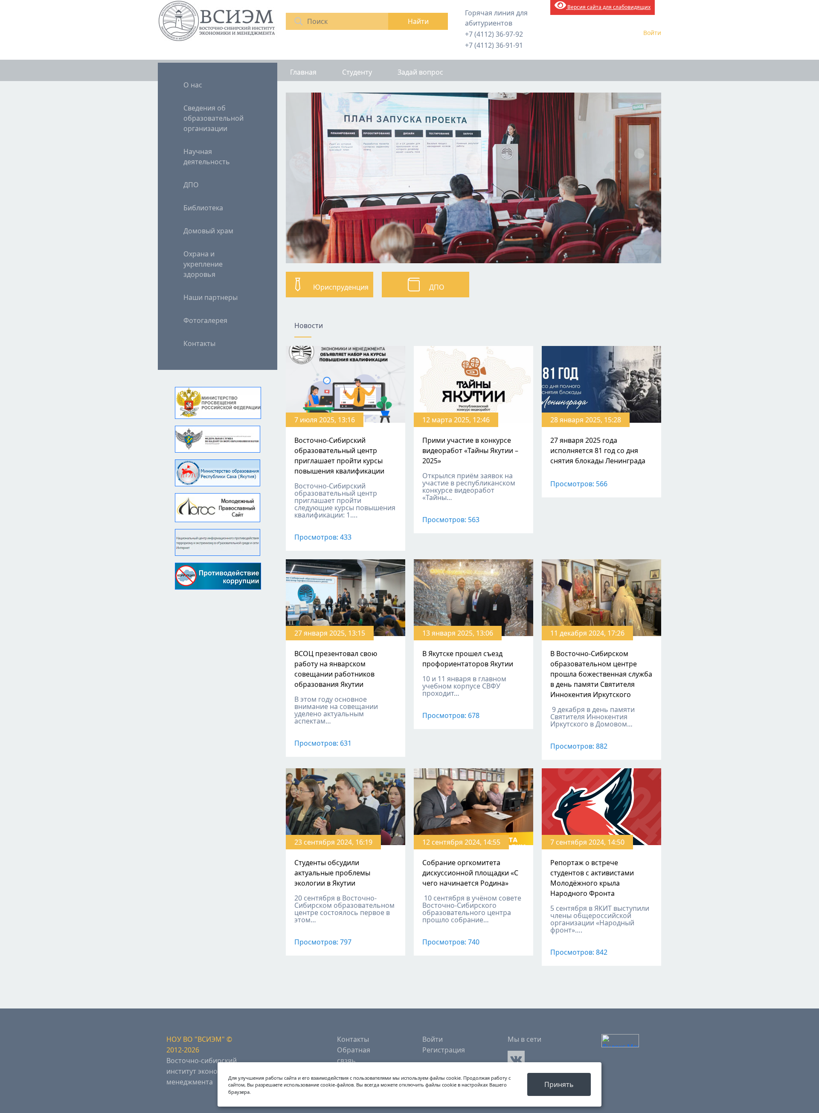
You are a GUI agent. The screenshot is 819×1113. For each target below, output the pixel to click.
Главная (303, 72)
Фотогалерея (205, 320)
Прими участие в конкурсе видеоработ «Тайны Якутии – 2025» (470, 450)
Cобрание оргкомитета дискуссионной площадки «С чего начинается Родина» (470, 873)
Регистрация (443, 1050)
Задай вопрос (420, 72)
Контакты (199, 343)
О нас (192, 85)
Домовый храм (208, 230)
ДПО (191, 184)
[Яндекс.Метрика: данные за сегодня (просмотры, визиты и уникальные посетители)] (620, 1040)
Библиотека (203, 207)
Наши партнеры (210, 297)
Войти (652, 33)
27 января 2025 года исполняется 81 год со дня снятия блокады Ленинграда (597, 450)
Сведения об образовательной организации (213, 118)
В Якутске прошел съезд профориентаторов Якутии (467, 658)
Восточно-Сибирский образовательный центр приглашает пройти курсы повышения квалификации (339, 456)
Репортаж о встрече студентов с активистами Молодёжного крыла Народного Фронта (592, 878)
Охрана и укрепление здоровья (203, 264)
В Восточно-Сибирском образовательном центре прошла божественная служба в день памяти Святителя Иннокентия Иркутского (601, 674)
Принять (559, 1084)
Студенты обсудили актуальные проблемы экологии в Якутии (332, 873)
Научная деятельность (206, 156)
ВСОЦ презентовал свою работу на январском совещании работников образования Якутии (335, 669)
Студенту (357, 72)
